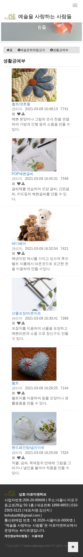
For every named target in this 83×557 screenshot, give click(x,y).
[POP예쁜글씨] (34, 154)
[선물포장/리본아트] (34, 294)
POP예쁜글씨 (22, 174)
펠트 (15, 383)
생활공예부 (60, 50)
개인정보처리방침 (15, 536)
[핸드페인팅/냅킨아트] (34, 428)
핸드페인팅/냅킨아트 (28, 448)
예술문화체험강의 (32, 50)
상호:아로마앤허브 (32, 494)
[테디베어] (34, 224)
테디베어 (19, 243)
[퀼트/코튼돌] (34, 85)
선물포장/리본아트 (26, 313)
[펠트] (34, 364)
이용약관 (37, 536)
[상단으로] (73, 547)
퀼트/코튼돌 (21, 104)
